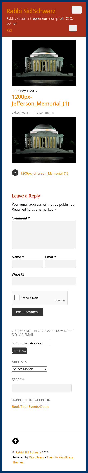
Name (18, 257)
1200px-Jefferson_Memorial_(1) (40, 100)
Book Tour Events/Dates (30, 406)
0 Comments (45, 112)
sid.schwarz (20, 112)
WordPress (36, 457)
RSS (9, 30)
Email (50, 257)
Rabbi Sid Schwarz (28, 452)
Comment (21, 218)
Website (18, 274)
